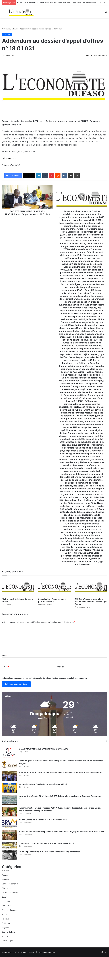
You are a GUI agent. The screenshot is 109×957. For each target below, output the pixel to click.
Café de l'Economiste (11, 884)
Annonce (5, 879)
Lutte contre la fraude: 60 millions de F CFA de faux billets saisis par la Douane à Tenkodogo (60, 796)
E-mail (5, 667)
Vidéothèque (7, 941)
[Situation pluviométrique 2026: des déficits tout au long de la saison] (9, 855)
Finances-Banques (9, 910)
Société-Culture (8, 932)
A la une (15, 29)
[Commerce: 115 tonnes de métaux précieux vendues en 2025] (9, 845)
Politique (5, 919)
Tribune (5, 936)
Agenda (5, 875)
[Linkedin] (38, 175)
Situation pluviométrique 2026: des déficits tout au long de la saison (49, 851)
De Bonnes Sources (10, 892)
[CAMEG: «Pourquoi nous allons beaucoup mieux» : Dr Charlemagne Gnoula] (91, 587)
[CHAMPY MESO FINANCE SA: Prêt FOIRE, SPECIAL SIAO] (9, 752)
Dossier (5, 897)
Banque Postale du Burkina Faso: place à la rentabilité (43, 784)
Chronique (6, 888)
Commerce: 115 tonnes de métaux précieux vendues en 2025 (46, 843)
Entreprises (7, 906)
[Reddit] (57, 175)
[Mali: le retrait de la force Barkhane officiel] (18, 587)
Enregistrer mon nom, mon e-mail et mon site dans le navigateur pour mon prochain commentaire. (45, 678)
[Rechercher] (105, 13)
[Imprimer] (77, 175)
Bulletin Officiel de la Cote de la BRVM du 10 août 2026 (43, 820)
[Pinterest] (51, 175)
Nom (4, 655)
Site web (60, 667)
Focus (4, 914)
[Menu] (3, 13)
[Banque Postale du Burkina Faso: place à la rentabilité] (9, 788)
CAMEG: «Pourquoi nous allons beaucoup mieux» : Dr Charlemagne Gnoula (91, 601)
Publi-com (6, 923)
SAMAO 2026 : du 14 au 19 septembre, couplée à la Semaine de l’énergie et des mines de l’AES (60, 772)
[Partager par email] (70, 175)
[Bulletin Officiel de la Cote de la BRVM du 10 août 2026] (9, 823)
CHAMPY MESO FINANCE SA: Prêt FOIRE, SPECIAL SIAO (43, 749)
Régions (5, 927)
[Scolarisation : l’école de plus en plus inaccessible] (54, 587)
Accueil (7, 29)
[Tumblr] (45, 175)
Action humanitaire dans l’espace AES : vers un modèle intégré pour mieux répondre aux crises (61, 831)
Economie (6, 901)
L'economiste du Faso (47, 952)
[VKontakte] (64, 175)
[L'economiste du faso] (21, 11)
